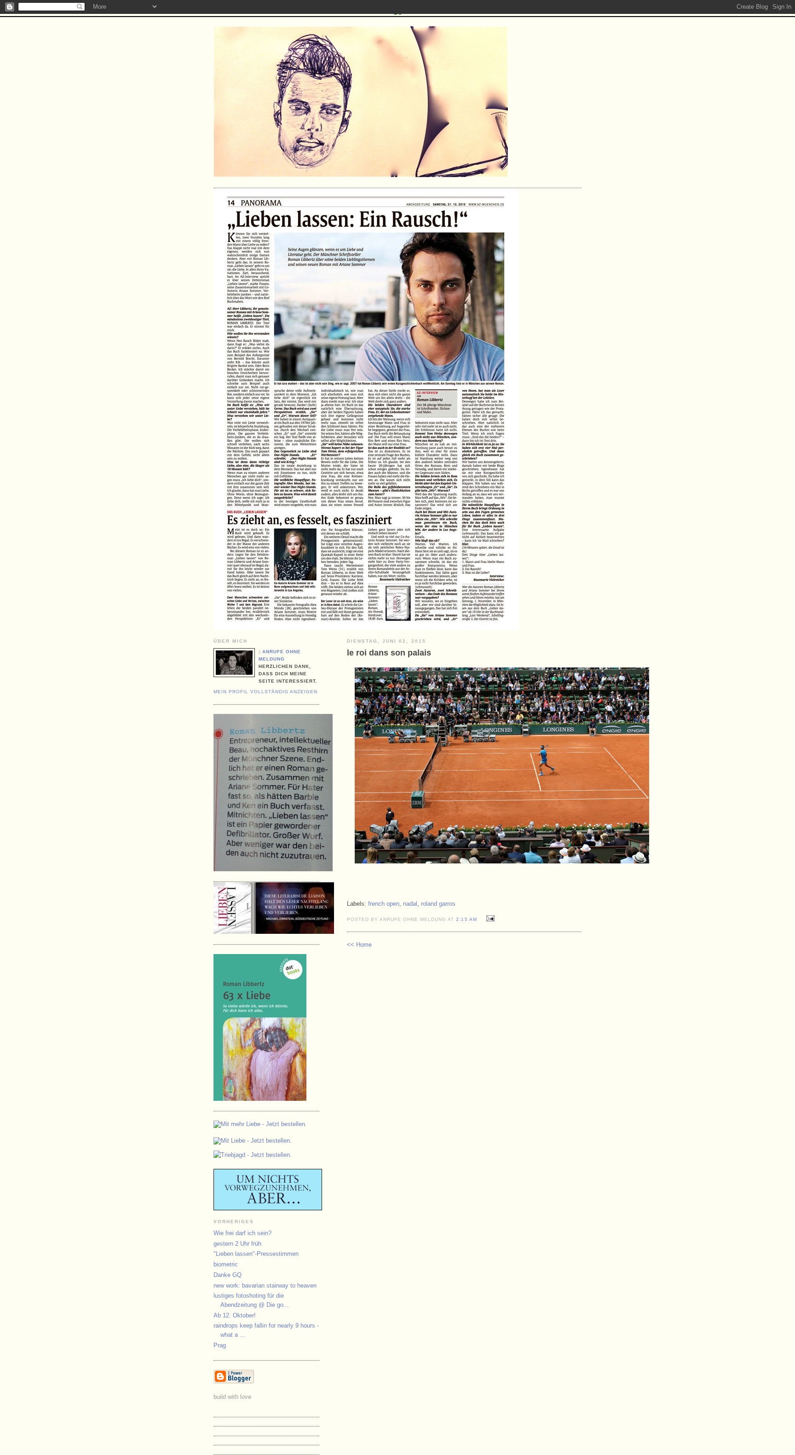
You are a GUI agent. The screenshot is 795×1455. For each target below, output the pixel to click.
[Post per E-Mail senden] (489, 918)
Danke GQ (227, 1274)
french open (383, 903)
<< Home (359, 944)
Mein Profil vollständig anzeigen (265, 691)
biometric (225, 1264)
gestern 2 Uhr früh (237, 1243)
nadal (410, 903)
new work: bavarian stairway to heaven (265, 1285)
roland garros (438, 903)
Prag (219, 1345)
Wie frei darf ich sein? (242, 1233)
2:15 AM (466, 919)
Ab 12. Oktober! (234, 1315)
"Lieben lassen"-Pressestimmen (256, 1253)
